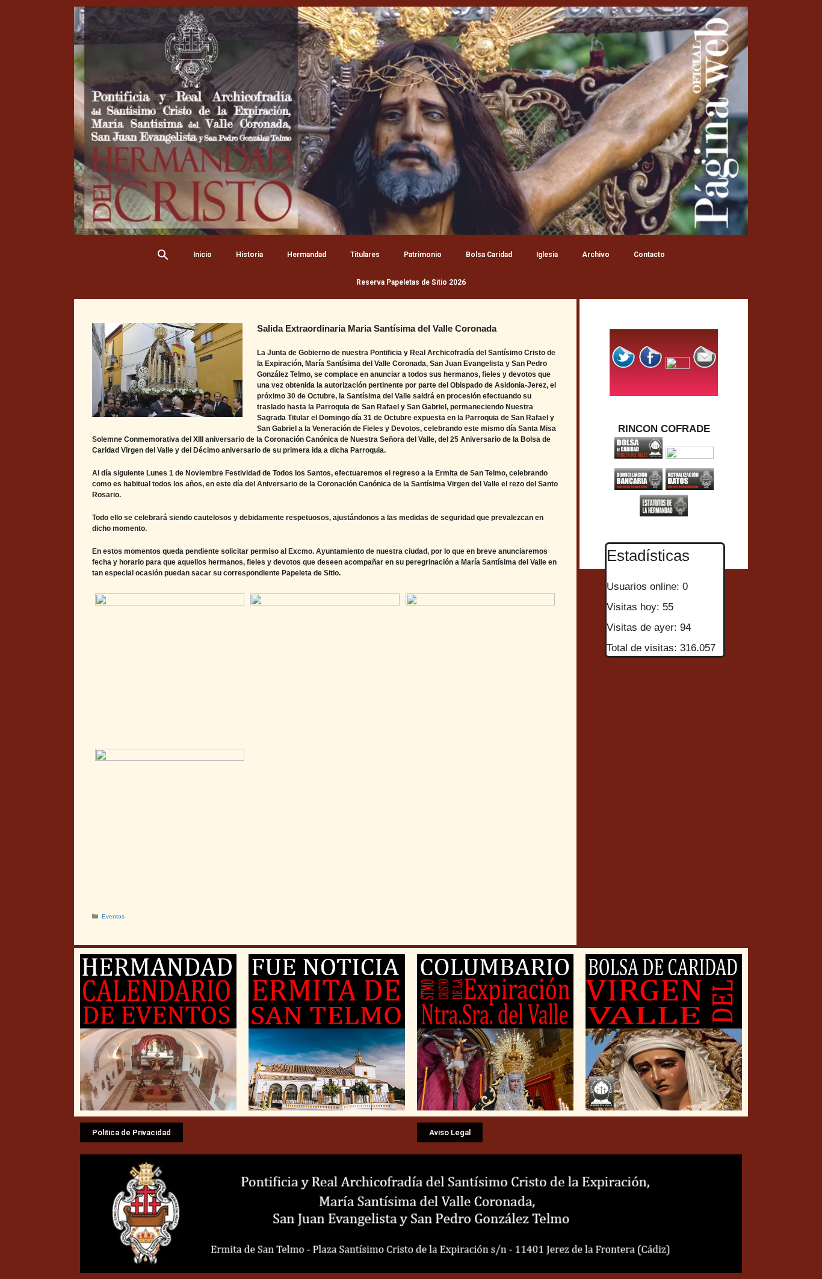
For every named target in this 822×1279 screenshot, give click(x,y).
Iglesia (547, 254)
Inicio (202, 254)
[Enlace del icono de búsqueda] (163, 254)
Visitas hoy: (635, 607)
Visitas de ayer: (643, 627)
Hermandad (306, 254)
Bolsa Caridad (489, 254)
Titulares (365, 254)
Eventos (113, 916)
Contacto (649, 254)
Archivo (596, 254)
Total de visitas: (643, 648)
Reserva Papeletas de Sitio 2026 (411, 282)
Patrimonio (423, 254)
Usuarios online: (644, 586)
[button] (131, 1132)
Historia (249, 254)
